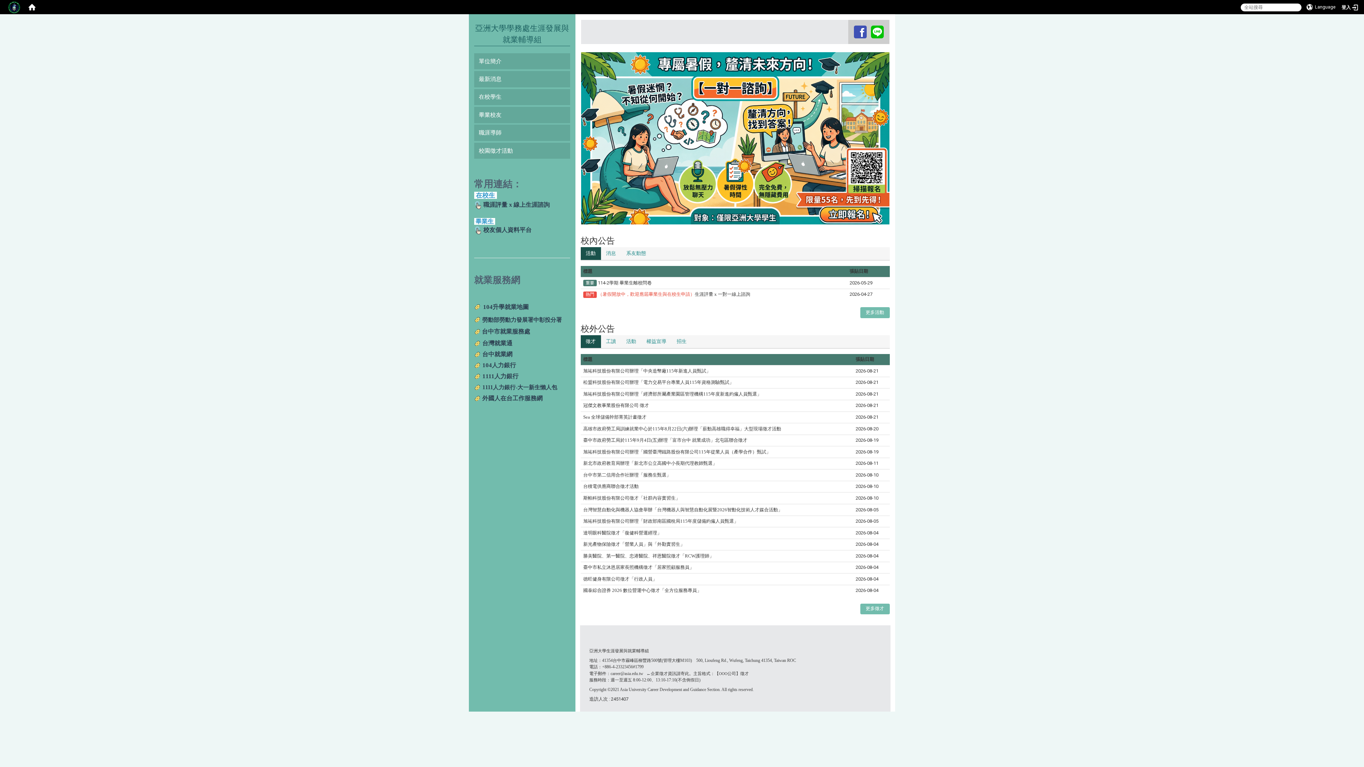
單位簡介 (490, 61)
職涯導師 (490, 132)
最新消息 (490, 79)
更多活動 (875, 312)
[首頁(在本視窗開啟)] (32, 7)
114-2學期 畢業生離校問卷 (625, 282)
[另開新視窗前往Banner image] (735, 138)
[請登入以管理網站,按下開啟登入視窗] (14, 7)
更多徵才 (875, 608)
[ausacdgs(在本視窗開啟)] (860, 31)
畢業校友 (490, 114)
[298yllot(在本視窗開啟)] (877, 31)
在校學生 (490, 96)
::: (849, 26)
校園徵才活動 (496, 150)
